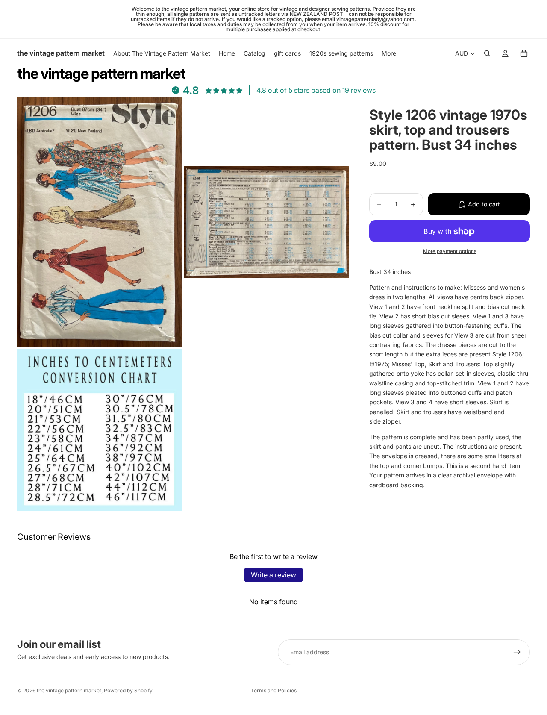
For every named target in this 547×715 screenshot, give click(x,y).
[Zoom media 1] (99, 222)
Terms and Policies (274, 690)
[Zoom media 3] (99, 430)
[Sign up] (517, 652)
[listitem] (388, 53)
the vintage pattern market (69, 690)
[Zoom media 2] (266, 222)
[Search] (487, 53)
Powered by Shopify (128, 690)
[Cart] (524, 53)
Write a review (273, 575)
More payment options (449, 251)
